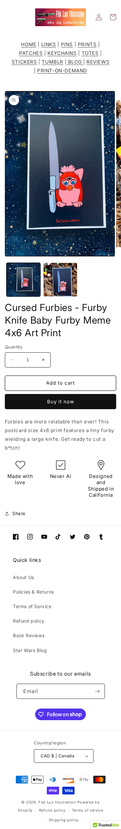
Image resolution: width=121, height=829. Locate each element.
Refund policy (29, 621)
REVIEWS (97, 62)
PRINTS (87, 44)
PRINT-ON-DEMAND (62, 70)
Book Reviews (29, 635)
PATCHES (31, 53)
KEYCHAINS (61, 53)
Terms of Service (32, 606)
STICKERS (24, 62)
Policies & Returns (33, 592)
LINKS (48, 44)
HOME (28, 44)
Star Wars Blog (30, 650)
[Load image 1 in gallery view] (23, 280)
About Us (23, 577)
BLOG (74, 62)
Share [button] (18, 513)
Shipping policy (64, 820)
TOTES (90, 53)
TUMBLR (52, 62)
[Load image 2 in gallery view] (60, 280)
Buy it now (60, 402)
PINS (67, 44)
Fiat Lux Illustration (57, 802)
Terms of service (87, 810)
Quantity (13, 346)
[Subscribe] (97, 691)
